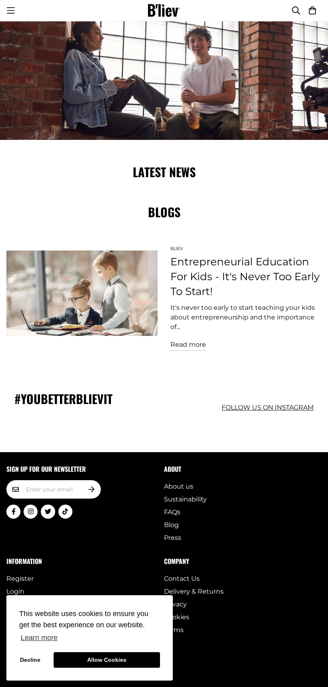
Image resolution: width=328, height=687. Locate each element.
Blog (171, 525)
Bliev (176, 248)
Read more (188, 344)
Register (20, 578)
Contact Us (182, 578)
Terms (174, 630)
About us (178, 486)
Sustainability (185, 499)
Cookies (176, 617)
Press (172, 538)
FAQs (172, 512)
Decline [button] (30, 660)
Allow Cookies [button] (106, 660)
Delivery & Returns (194, 591)
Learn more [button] (39, 638)
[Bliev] (164, 10)
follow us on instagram (268, 407)
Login (15, 591)
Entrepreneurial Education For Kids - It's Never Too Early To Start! (245, 276)
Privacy (175, 604)
